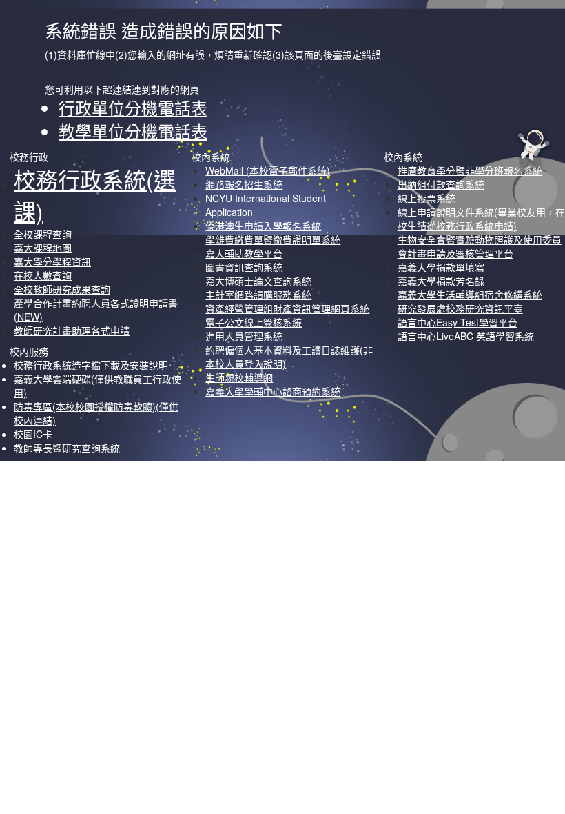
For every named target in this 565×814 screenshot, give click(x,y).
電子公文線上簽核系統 (253, 322)
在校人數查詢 (43, 275)
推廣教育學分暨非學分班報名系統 (470, 170)
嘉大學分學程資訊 (52, 261)
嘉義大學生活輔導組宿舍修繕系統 (470, 294)
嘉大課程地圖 (43, 248)
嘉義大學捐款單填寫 (441, 267)
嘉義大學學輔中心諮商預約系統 (272, 391)
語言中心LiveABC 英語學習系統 (466, 336)
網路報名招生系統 (243, 184)
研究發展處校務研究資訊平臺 (460, 308)
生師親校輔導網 (239, 377)
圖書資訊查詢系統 (243, 267)
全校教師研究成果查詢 (62, 289)
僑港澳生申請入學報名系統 (263, 225)
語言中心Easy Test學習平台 (457, 322)
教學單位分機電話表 (133, 131)
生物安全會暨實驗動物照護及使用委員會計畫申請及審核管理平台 (480, 246)
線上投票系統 (426, 198)
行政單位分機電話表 (133, 107)
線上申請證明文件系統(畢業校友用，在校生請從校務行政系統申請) (481, 218)
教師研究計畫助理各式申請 (72, 330)
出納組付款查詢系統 (441, 184)
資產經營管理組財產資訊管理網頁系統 (287, 308)
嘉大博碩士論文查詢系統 (258, 281)
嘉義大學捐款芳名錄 (441, 281)
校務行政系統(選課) (95, 194)
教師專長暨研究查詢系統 (67, 448)
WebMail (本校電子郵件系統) (267, 170)
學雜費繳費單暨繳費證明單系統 (272, 239)
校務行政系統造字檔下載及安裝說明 (91, 365)
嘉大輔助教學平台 (243, 253)
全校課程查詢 (43, 234)
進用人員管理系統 (243, 336)
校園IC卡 (33, 434)
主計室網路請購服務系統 (258, 294)
